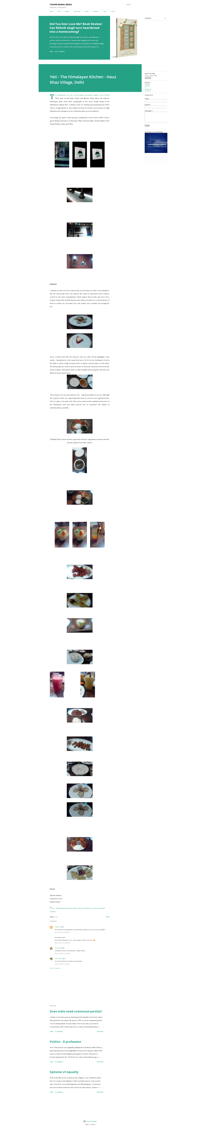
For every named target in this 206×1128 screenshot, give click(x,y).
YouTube (147, 86)
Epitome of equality (64, 1072)
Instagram (148, 89)
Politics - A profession (65, 1042)
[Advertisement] (77, 985)
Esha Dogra (58, 958)
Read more (100, 1031)
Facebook (148, 91)
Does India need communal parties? (76, 1011)
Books (86, 11)
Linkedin (147, 84)
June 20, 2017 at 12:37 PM (62, 953)
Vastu (105, 11)
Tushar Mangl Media (61, 4)
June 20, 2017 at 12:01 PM (62, 943)
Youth (113, 11)
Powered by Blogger (91, 1121)
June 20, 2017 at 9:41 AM (62, 932)
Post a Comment (60, 51)
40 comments (59, 1031)
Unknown (58, 927)
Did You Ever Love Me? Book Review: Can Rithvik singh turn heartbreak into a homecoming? (76, 28)
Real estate (77, 11)
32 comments (59, 1092)
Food (59, 11)
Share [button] (51, 51)
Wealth (67, 11)
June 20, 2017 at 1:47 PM (62, 964)
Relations (95, 11)
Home (51, 11)
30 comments (59, 1062)
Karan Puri (58, 948)
